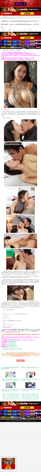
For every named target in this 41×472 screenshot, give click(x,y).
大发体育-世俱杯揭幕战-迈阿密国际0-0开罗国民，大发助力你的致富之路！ (10, 368)
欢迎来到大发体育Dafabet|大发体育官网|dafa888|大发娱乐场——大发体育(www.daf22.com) (17, 58)
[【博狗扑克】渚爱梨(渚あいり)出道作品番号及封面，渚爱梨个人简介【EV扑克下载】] (30, 374)
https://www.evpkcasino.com (11, 345)
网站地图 (28, 420)
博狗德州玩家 (5, 17)
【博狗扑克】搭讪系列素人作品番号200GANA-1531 (30, 367)
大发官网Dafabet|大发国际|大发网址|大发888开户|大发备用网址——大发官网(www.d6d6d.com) (18, 59)
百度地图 (20, 420)
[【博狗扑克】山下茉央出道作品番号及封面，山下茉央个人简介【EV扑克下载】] (30, 385)
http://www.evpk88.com (13, 341)
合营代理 (17, 420)
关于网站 (13, 420)
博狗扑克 (10, 29)
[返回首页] (1, 17)
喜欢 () (21, 360)
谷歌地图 (24, 420)
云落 (34, 420)
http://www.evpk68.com (11, 342)
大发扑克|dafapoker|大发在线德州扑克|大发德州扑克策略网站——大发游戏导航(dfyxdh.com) (17, 53)
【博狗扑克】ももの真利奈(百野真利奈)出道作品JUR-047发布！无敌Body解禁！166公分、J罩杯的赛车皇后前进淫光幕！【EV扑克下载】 (20, 24)
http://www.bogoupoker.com (12, 50)
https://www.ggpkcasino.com (12, 346)
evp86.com (26, 330)
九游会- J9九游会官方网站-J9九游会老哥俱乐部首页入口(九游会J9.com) (15, 52)
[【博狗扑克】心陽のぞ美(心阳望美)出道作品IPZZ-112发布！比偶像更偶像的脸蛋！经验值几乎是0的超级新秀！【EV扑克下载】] (10, 374)
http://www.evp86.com (33, 329)
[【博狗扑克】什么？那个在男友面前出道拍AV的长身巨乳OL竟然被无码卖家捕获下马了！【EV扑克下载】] (10, 385)
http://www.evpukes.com (10, 344)
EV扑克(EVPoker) (7, 327)
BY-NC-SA (28, 353)
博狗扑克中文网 (16, 349)
